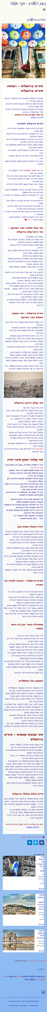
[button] (44, 9)
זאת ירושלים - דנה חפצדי (28, 3)
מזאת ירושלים (30, 171)
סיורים (19, 976)
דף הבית (43, 961)
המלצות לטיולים (33, 961)
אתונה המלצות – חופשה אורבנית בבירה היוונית (41, 902)
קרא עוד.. (41, 889)
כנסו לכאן (39, 449)
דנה (29, 220)
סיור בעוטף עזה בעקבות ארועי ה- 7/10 (41, 864)
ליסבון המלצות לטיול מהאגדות (40, 934)
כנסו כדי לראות (36, 468)
